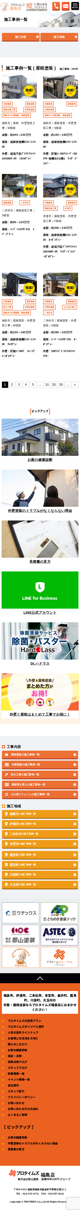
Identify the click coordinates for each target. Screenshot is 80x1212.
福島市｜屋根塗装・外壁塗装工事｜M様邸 (18, 323)
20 (54, 384)
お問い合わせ (16, 1103)
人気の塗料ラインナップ (23, 1032)
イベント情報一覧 (19, 1079)
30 (61, 384)
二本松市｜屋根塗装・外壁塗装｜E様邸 (60, 323)
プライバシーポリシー (22, 1097)
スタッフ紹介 (16, 1091)
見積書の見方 (16, 1149)
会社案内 (13, 1085)
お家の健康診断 (17, 1050)
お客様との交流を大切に (23, 1038)
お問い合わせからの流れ (23, 1109)
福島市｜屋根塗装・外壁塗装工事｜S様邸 (60, 125)
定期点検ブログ (17, 1062)
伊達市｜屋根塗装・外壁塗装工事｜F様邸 (60, 219)
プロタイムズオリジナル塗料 (26, 1026)
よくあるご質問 (17, 1115)
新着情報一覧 (16, 1073)
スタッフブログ (17, 1068)
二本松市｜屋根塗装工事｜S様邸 (18, 213)
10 (47, 384)
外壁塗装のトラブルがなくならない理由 (33, 1143)
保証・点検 (15, 1056)
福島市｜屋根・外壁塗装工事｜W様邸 (18, 125)
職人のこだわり (17, 1044)
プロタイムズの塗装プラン (24, 1021)
